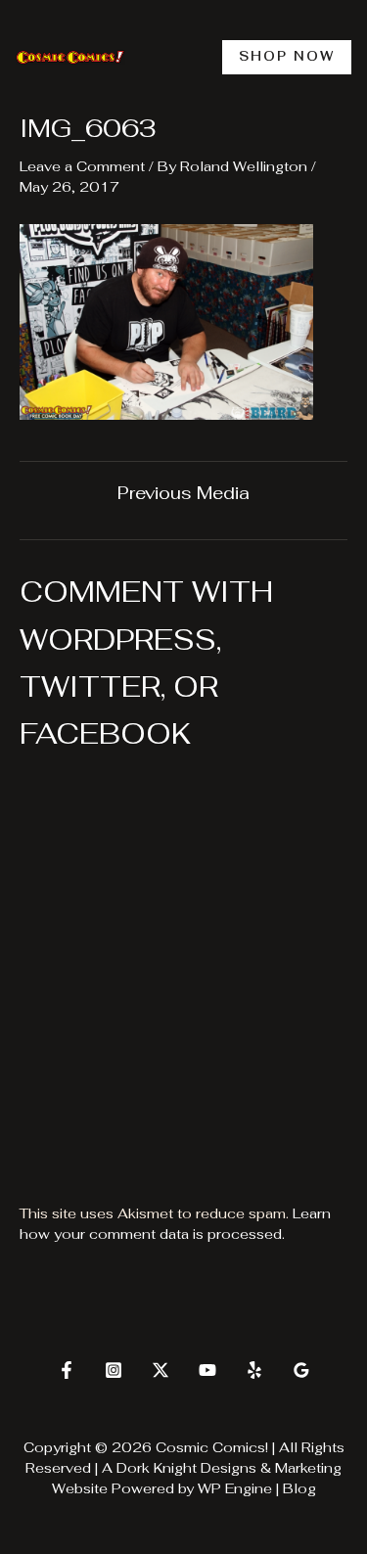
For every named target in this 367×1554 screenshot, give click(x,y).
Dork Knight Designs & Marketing (229, 1468)
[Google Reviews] (301, 1370)
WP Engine (235, 1488)
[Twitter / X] (160, 1370)
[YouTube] (207, 1370)
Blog (299, 1488)
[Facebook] (66, 1370)
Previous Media (183, 493)
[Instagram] (113, 1370)
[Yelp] (254, 1370)
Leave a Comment (82, 166)
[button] (286, 57)
